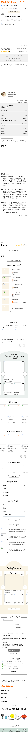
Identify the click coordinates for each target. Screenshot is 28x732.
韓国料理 (6, 496)
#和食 (12, 422)
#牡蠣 (16, 19)
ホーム (2, 680)
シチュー (18, 680)
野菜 (4, 511)
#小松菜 (20, 19)
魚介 (4, 508)
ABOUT (3, 698)
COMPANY (4, 701)
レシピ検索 (5, 5)
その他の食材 (7, 515)
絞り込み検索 (13, 11)
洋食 (4, 489)
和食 (4, 485)
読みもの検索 (14, 5)
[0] (19, 2)
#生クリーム (9, 20)
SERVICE (4, 694)
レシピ (6, 680)
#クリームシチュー (5, 19)
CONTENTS (5, 690)
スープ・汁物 (12, 680)
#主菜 (12, 19)
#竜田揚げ (23, 422)
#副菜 (9, 422)
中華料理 (6, 492)
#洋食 (15, 20)
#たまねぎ (3, 20)
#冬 (19, 20)
